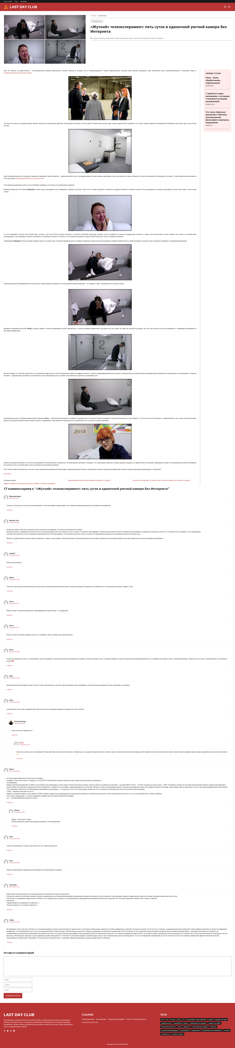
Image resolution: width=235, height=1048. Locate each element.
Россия (172, 1019)
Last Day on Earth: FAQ (90, 1022)
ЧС (184, 1019)
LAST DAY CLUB (23, 7)
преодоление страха (112, 38)
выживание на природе (198, 1023)
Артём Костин (210, 104)
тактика (227, 1030)
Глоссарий (24, 1)
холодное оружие (177, 1034)
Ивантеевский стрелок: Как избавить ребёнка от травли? (89, 480)
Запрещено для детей (116, 1019)
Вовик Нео (209, 125)
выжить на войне (214, 1023)
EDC (162, 1019)
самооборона (184, 1030)
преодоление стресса (126, 38)
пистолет (213, 1027)
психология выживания (142, 38)
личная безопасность (168, 1027)
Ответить (10, 510)
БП (167, 1019)
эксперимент (159, 38)
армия (210, 1019)
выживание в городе (181, 1023)
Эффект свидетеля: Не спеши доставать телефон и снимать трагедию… (30, 483)
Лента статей (8, 1)
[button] (229, 7)
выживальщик (166, 1023)
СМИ (152, 38)
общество (102, 38)
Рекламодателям (88, 1019)
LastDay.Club (102, 16)
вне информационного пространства (29, 178)
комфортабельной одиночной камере (18, 73)
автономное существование (196, 1019)
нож (179, 1027)
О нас (16, 1)
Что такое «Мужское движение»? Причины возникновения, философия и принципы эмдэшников (217, 117)
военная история (221, 1019)
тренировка (165, 1034)
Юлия (21, 743)
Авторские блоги (97, 21)
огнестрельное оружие (200, 1027)
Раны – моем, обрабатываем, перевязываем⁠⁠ (213, 80)
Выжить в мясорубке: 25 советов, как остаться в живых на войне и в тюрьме (161, 480)
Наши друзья (101, 1019)
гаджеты (96, 38)
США (179, 1019)
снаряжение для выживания (212, 1030)
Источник (7, 474)
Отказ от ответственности (136, 1019)
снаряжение (195, 1030)
